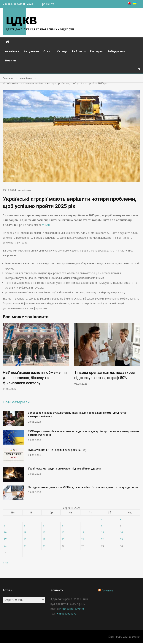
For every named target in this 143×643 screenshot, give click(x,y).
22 (102, 539)
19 (44, 539)
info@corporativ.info (71, 608)
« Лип (6, 562)
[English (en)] (129, 3)
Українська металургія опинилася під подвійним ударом (64, 468)
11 (25, 532)
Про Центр (47, 4)
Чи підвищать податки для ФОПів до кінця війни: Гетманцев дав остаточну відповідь (83, 487)
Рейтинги (79, 51)
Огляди (62, 51)
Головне (107, 590)
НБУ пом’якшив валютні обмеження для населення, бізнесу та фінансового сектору (35, 377)
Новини (10, 60)
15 (102, 532)
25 (25, 546)
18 (25, 539)
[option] (36, 357)
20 (63, 539)
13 (63, 532)
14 (82, 532)
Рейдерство (116, 51)
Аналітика (12, 51)
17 (5, 539)
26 (44, 546)
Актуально (31, 51)
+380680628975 (66, 613)
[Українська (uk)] (134, 3)
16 (121, 532)
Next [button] (137, 358)
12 (44, 532)
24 (5, 546)
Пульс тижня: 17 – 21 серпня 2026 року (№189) (57, 449)
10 (5, 532)
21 (82, 539)
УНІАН (46, 225)
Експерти (96, 51)
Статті (48, 51)
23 (121, 539)
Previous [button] (5, 358)
